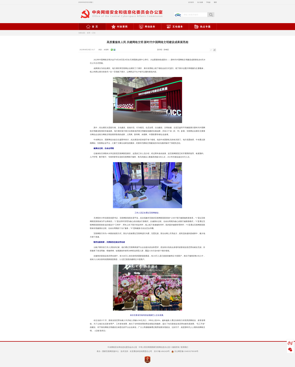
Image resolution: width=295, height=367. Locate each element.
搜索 (210, 14)
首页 (88, 33)
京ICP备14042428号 (162, 351)
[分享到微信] (112, 50)
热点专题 (205, 26)
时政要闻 (122, 26)
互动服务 (178, 26)
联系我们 (184, 347)
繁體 (215, 2)
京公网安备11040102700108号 (186, 351)
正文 (94, 33)
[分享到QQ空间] (114, 50)
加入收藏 (200, 2)
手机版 (208, 2)
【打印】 (159, 50)
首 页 (95, 26)
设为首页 (191, 2)
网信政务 (150, 26)
